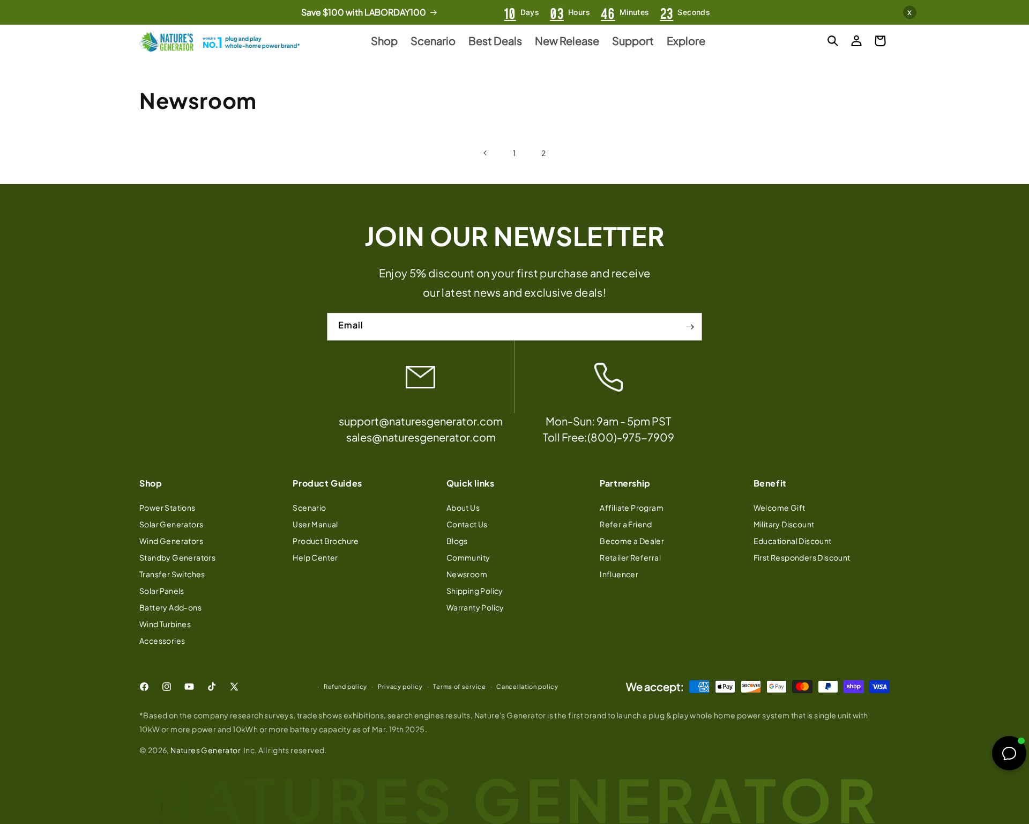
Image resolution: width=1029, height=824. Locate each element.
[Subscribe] (690, 327)
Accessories (162, 640)
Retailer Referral (630, 557)
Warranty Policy (475, 607)
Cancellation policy (527, 686)
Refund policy (345, 686)
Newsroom (466, 573)
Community (468, 557)
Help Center (315, 557)
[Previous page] (485, 153)
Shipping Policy (474, 590)
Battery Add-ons (170, 607)
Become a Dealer (632, 540)
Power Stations (167, 507)
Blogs (457, 540)
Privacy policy (400, 686)
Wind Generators (171, 540)
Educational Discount (793, 540)
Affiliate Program (631, 507)
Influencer (619, 573)
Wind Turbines (165, 623)
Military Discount (784, 523)
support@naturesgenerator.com (421, 421)
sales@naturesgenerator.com (421, 437)
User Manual (315, 523)
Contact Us (467, 523)
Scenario (309, 507)
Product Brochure (326, 540)
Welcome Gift (780, 507)
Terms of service (459, 686)
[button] (833, 41)
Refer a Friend (626, 523)
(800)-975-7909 (630, 437)
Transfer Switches (172, 573)
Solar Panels (161, 590)
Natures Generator (205, 750)
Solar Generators (171, 523)
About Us (463, 507)
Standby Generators (177, 557)
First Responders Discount (802, 557)
